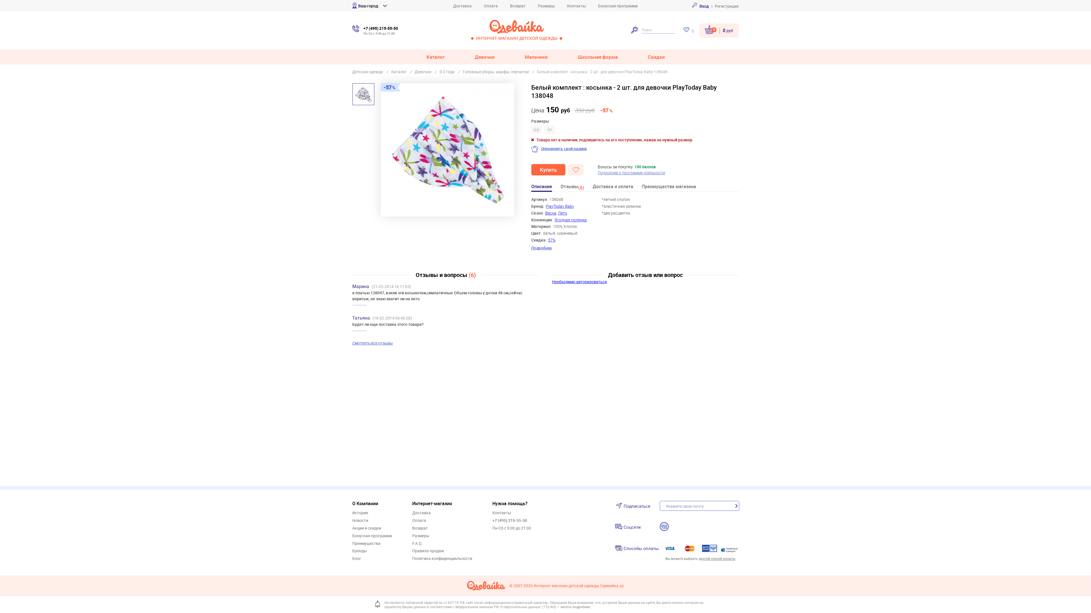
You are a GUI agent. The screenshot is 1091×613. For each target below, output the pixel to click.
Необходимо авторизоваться (579, 281)
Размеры (546, 6)
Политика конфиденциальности (442, 558)
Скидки (656, 57)
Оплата (491, 6)
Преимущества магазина (669, 187)
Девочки (485, 57)
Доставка (462, 6)
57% (551, 240)
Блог (356, 558)
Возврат (518, 6)
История (360, 513)
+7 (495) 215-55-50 (509, 520)
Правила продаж (428, 551)
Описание (541, 187)
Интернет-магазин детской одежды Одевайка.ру (579, 585)
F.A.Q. (417, 543)
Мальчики (536, 57)
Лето (562, 213)
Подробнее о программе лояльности (631, 172)
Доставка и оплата (613, 187)
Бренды (359, 551)
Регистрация (727, 6)
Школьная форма (598, 57)
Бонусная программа (618, 6)
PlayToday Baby (560, 206)
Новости (360, 520)
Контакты (576, 6)
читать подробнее (575, 607)
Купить (548, 169)
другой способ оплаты (717, 558)
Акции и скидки (366, 528)
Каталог (435, 57)
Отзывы (572, 187)
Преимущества (366, 543)
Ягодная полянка (571, 219)
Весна (550, 213)
